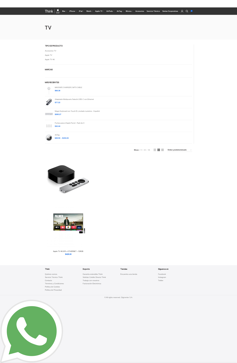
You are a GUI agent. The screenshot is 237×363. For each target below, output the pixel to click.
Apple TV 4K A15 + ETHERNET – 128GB (68, 251)
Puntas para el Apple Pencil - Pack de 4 (69, 123)
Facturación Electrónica (92, 284)
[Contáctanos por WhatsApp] (31, 331)
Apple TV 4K (50, 59)
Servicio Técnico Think (54, 277)
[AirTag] (49, 138)
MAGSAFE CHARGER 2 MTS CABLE (68, 87)
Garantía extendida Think (93, 274)
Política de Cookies (52, 287)
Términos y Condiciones (54, 284)
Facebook (162, 274)
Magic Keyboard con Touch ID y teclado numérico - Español (77, 111)
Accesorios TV (50, 51)
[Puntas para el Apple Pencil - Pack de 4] (49, 126)
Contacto (48, 280)
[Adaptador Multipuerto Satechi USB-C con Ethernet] (49, 102)
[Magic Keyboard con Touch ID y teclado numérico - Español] (49, 114)
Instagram (162, 277)
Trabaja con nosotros (91, 280)
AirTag (57, 135)
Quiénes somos (51, 274)
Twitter (160, 280)
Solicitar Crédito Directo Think (94, 277)
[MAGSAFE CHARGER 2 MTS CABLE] (49, 90)
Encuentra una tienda (128, 274)
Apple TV (48, 55)
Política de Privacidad (53, 290)
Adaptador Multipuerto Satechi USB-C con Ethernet (74, 99)
